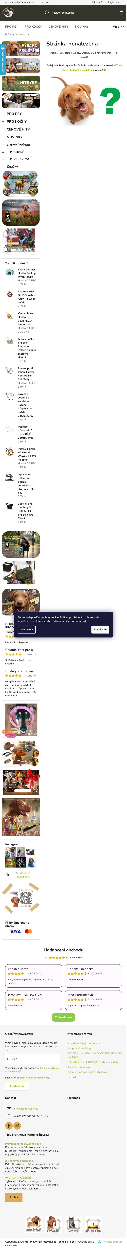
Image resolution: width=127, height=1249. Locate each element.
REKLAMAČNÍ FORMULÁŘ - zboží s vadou (92, 1062)
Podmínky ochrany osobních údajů (87, 1072)
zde (85, 621)
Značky (12, 166)
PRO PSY (14, 113)
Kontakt (71, 1077)
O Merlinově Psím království (19, 2)
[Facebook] (9, 1126)
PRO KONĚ (17, 152)
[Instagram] (17, 1126)
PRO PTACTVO (19, 159)
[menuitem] (11, 26)
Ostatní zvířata (18, 145)
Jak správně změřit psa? (81, 1048)
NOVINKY (15, 137)
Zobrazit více (63, 1017)
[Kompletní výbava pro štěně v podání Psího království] (33, 1224)
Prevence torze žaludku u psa (23, 1143)
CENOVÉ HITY (18, 129)
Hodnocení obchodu (63, 950)
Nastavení (27, 629)
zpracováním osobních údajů (35, 1077)
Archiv (14, 1197)
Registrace (113, 2)
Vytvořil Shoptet (112, 1242)
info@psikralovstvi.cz (25, 1109)
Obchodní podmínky (78, 1067)
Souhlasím (100, 629)
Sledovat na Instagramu (23, 874)
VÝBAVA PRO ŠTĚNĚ (18, 1178)
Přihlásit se (17, 1086)
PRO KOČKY (17, 121)
